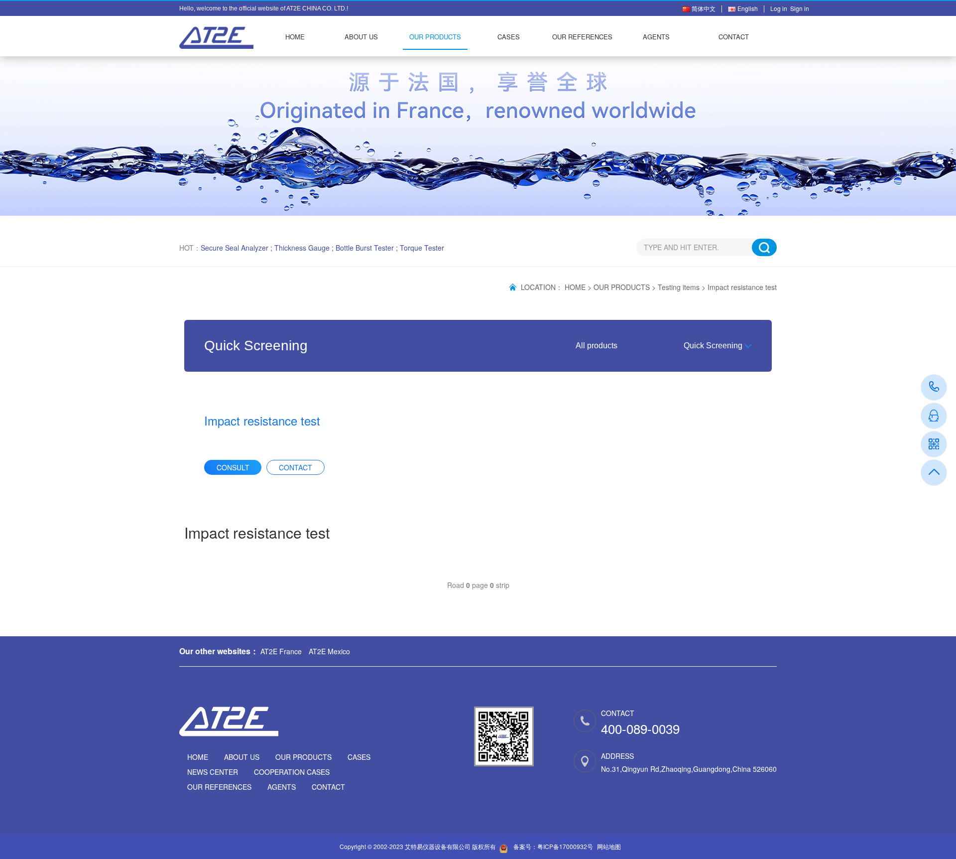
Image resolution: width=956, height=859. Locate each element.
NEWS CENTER (212, 772)
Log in (780, 8)
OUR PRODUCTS (435, 36)
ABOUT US (361, 36)
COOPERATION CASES (292, 772)
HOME (295, 36)
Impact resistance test (742, 287)
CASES (508, 36)
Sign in (799, 8)
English (747, 8)
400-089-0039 (934, 387)
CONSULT (233, 467)
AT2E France (281, 651)
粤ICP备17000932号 (565, 846)
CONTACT (733, 36)
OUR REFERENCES (582, 36)
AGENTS (656, 36)
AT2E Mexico (329, 651)
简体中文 (703, 8)
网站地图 (609, 846)
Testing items (679, 287)
